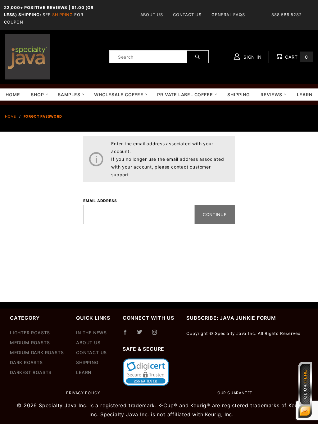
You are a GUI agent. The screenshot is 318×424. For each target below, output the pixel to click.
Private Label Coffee (185, 94)
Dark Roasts (26, 362)
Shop (37, 94)
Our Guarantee (234, 392)
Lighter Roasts (30, 332)
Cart (296, 57)
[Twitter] (142, 335)
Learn (304, 94)
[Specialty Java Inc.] (27, 56)
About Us (151, 14)
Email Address (100, 200)
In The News (91, 332)
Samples (69, 94)
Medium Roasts (30, 342)
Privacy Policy (83, 392)
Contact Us (187, 14)
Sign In (251, 57)
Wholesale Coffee (118, 94)
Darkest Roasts (31, 372)
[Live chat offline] (305, 390)
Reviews (271, 94)
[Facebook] (128, 335)
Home (13, 94)
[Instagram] (157, 335)
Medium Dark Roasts (37, 352)
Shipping (62, 14)
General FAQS (228, 14)
